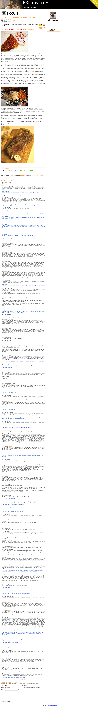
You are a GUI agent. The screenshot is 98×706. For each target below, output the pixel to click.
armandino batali (11, 500)
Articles (24, 7)
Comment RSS (23, 679)
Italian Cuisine (8, 20)
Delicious (5, 170)
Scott (9, 401)
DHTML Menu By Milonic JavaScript (52, 705)
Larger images (40, 28)
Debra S (9, 516)
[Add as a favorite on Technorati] (30, 170)
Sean (9, 514)
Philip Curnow (10, 540)
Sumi (10, 658)
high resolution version (29, 29)
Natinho (9, 610)
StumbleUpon (23, 170)
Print (44, 27)
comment (22, 175)
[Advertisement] (52, 53)
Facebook (18, 170)
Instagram (56, 22)
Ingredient (14, 20)
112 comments (9, 22)
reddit (14, 170)
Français (9, 21)
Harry (9, 521)
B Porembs (10, 446)
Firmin (9, 602)
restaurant (31, 71)
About (28, 7)
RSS (56, 30)
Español (34, 7)
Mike (9, 398)
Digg (10, 170)
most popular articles (36, 175)
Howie (9, 616)
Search (31, 7)
